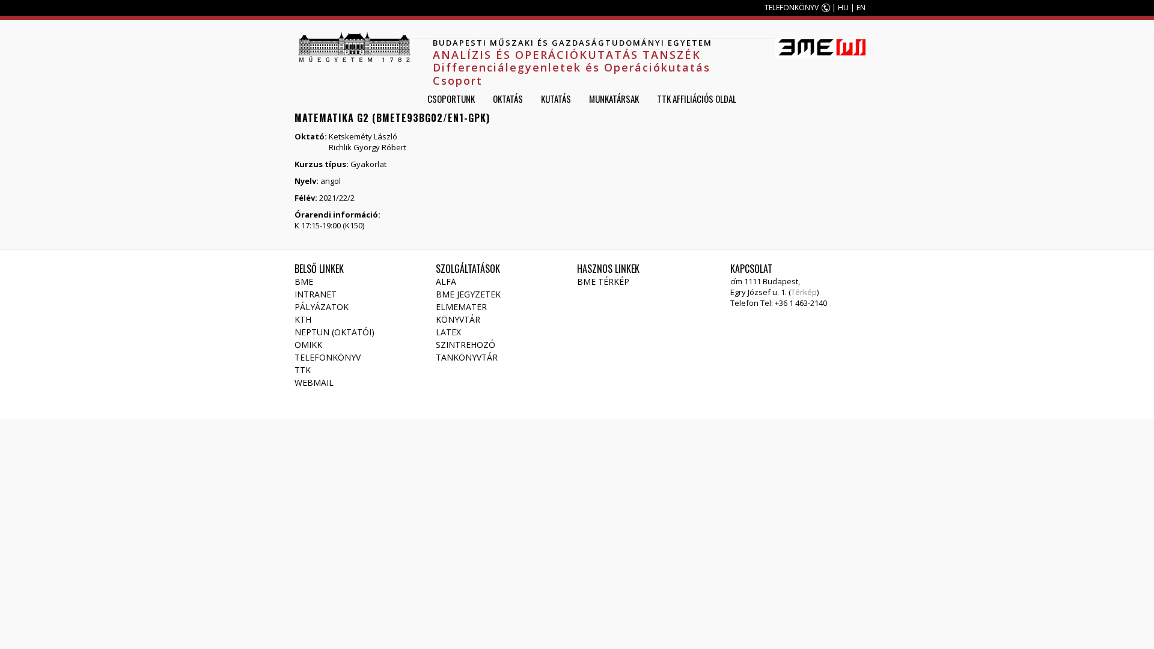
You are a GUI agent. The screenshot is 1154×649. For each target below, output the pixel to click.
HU (843, 7)
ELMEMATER (461, 306)
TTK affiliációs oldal (696, 98)
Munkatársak (614, 98)
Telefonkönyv (328, 357)
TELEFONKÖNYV (792, 7)
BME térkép (603, 281)
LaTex (448, 332)
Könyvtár (458, 319)
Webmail (314, 382)
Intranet (316, 294)
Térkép (804, 292)
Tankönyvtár (467, 357)
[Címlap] (354, 47)
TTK (303, 370)
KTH (303, 319)
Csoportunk (451, 98)
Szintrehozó (465, 344)
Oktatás (508, 98)
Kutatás (556, 98)
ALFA (446, 281)
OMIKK (308, 344)
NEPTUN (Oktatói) (334, 332)
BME (304, 281)
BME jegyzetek (468, 294)
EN (861, 7)
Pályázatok (322, 306)
